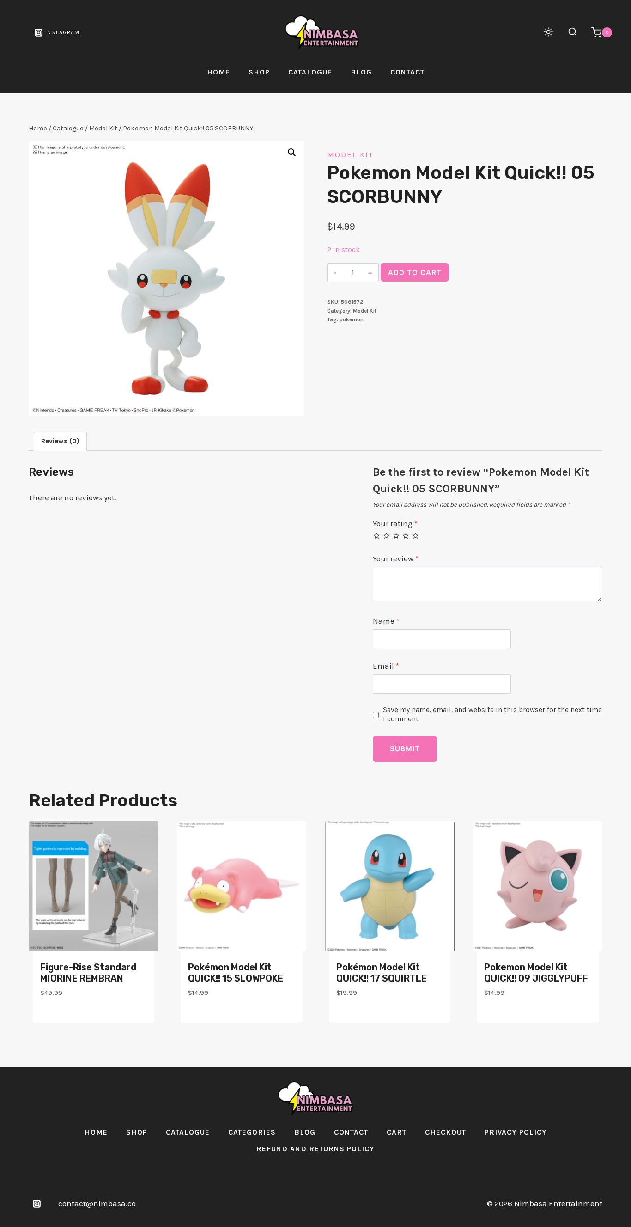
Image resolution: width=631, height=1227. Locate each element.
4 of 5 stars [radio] (406, 536)
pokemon (352, 319)
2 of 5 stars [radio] (386, 536)
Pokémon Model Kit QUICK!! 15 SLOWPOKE (235, 973)
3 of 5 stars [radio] (396, 536)
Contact (407, 71)
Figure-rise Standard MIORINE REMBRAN (88, 973)
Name (386, 621)
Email (386, 665)
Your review (396, 558)
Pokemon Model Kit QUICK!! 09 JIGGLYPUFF (536, 973)
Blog (361, 71)
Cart (397, 1132)
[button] (292, 152)
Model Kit (350, 154)
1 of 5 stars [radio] (377, 536)
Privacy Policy (516, 1132)
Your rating (395, 523)
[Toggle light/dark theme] (548, 31)
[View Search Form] (567, 32)
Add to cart (415, 272)
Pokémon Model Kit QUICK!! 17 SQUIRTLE (381, 973)
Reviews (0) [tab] (60, 441)
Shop (259, 71)
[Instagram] (36, 1204)
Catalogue (310, 71)
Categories (252, 1132)
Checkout (445, 1132)
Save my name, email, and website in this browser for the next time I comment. (492, 714)
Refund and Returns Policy (315, 1148)
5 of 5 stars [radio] (415, 536)
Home (218, 71)
